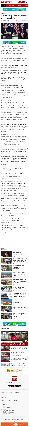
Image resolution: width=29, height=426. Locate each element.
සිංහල (20, 2)
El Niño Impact (9, 5)
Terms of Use (18, 417)
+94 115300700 (6, 404)
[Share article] (27, 21)
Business (17, 392)
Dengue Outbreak (21, 5)
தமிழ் (24, 2)
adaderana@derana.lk (7, 407)
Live (4, 5)
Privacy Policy (11, 417)
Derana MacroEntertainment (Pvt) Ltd (8, 412)
